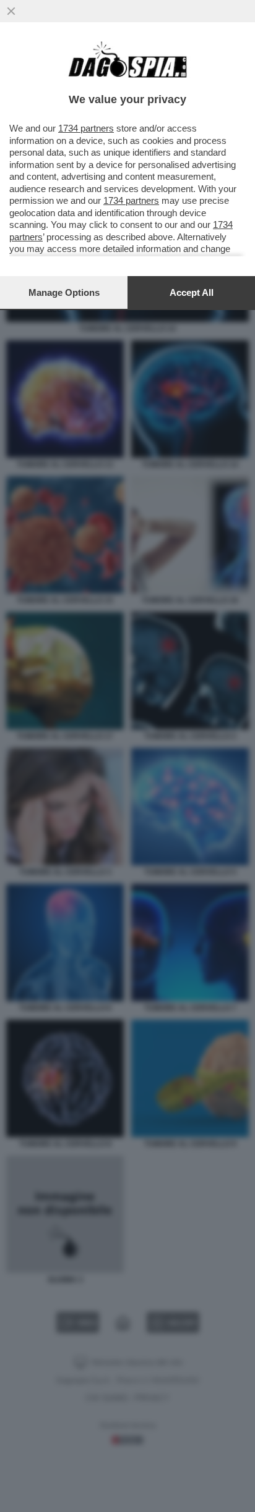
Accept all (192, 292)
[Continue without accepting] (11, 11)
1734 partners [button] (86, 128)
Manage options (64, 292)
